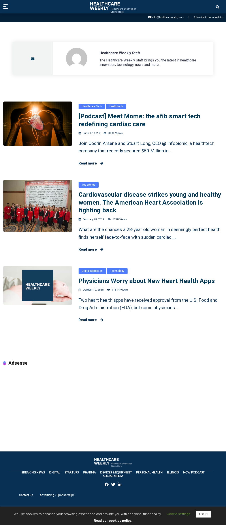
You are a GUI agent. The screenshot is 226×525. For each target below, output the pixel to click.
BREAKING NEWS (33, 472)
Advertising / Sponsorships (57, 495)
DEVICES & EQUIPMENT (116, 472)
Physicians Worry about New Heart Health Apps (147, 281)
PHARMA (89, 472)
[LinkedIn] (120, 485)
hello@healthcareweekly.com (167, 17)
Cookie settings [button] (178, 514)
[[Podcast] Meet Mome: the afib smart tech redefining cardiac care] (37, 124)
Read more (89, 163)
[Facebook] (106, 485)
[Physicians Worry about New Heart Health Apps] (37, 285)
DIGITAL (54, 472)
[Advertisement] (113, 404)
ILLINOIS (173, 472)
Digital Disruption (92, 270)
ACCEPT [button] (203, 514)
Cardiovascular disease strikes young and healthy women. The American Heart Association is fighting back (150, 202)
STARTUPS (72, 472)
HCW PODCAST (194, 472)
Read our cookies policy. (113, 520)
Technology (117, 270)
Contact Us (26, 495)
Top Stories (88, 184)
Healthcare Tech (92, 106)
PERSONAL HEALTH (149, 472)
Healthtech (116, 106)
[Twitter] (113, 485)
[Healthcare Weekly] (113, 7)
